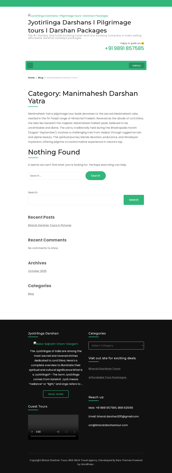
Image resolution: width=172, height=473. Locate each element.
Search (32, 192)
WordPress (87, 464)
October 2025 (37, 271)
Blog (31, 294)
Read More (55, 394)
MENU (137, 65)
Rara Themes (124, 460)
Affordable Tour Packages (108, 377)
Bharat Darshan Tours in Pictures (49, 225)
